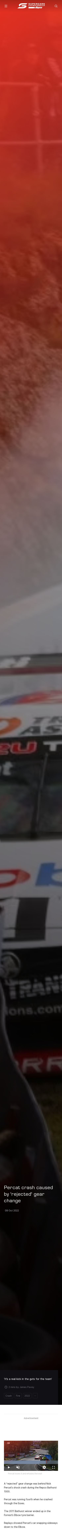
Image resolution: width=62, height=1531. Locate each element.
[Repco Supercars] (31, 6)
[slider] (31, 1462)
